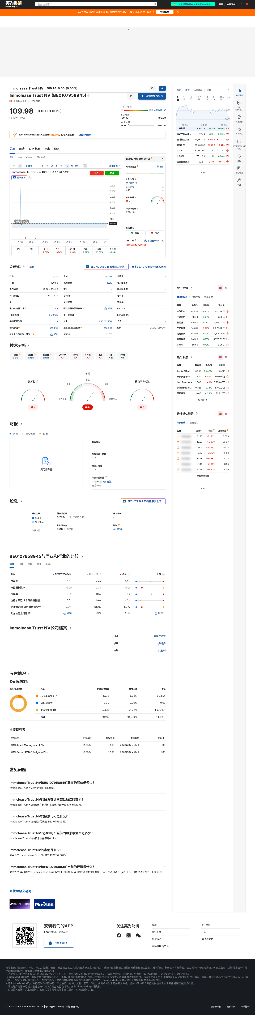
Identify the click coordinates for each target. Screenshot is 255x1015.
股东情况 (18, 673)
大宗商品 (198, 90)
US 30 (180, 150)
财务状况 (34, 149)
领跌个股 (208, 296)
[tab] (16, 356)
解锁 (69, 613)
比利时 (162, 650)
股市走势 (182, 287)
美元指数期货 (183, 161)
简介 (20, 157)
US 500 (180, 156)
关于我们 (206, 924)
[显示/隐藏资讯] (85, 166)
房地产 (162, 643)
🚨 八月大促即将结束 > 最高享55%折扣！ (193, 4)
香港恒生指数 (183, 139)
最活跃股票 (182, 296)
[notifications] (241, 4)
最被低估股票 (185, 413)
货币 (179, 90)
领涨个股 (196, 296)
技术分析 (18, 345)
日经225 (181, 145)
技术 (47, 149)
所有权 (29, 157)
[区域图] (20, 166)
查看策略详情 (85, 134)
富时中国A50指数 (185, 134)
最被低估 (181, 422)
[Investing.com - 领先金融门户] (14, 4)
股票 (209, 90)
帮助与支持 (207, 939)
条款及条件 (216, 1006)
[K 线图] (13, 166)
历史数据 (41, 157)
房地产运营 (160, 636)
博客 (154, 924)
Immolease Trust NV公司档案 (38, 627)
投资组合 (157, 939)
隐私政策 (231, 1006)
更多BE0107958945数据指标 (149, 266)
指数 (187, 90)
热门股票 (182, 357)
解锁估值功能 (155, 110)
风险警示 (245, 1006)
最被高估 (194, 422)
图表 (22, 149)
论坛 (57, 149)
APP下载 (156, 932)
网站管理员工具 (160, 946)
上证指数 (181, 128)
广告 (203, 932)
